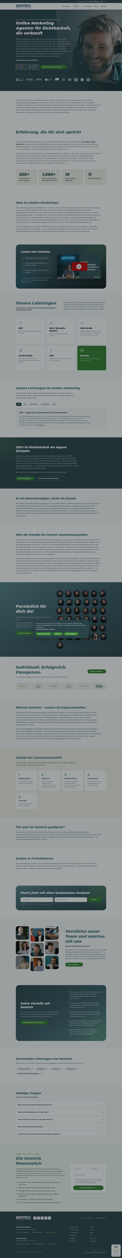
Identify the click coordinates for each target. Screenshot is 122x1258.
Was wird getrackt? (44, 634)
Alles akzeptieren (71, 634)
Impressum (52, 629)
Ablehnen (58, 634)
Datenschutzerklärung (42, 629)
